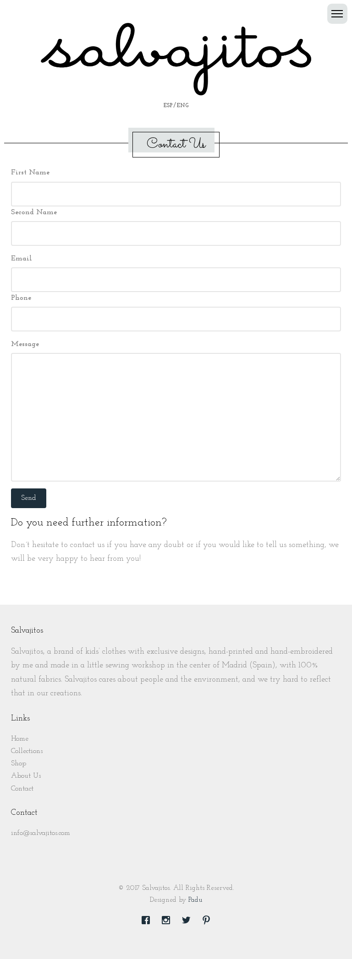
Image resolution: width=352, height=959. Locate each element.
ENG (182, 105)
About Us (26, 776)
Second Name (34, 212)
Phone (21, 298)
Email (21, 258)
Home (19, 738)
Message (25, 344)
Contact (22, 788)
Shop (18, 763)
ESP (168, 105)
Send (28, 498)
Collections (27, 751)
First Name (30, 172)
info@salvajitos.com (40, 833)
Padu (195, 900)
